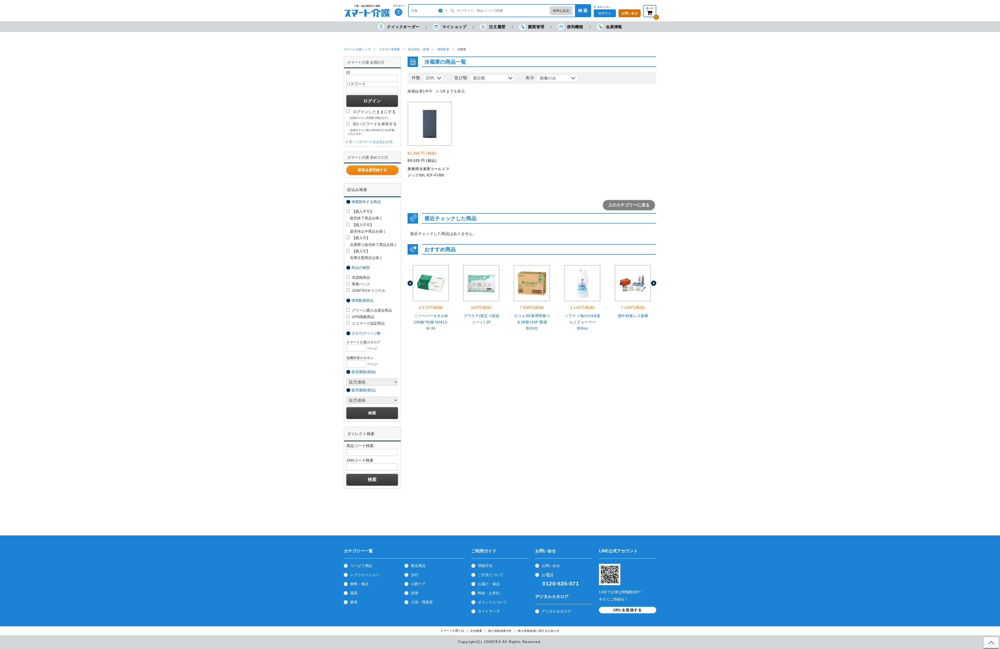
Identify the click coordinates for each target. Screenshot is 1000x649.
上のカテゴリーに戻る (629, 205)
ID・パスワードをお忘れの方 (371, 142)
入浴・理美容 (422, 602)
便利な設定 (561, 11)
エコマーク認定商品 (368, 323)
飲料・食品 (359, 584)
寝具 (354, 593)
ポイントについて (492, 602)
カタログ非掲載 (389, 49)
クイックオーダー (403, 26)
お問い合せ (629, 13)
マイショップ (454, 26)
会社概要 (476, 630)
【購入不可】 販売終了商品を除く (364, 214)
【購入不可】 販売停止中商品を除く (366, 228)
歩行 (414, 575)
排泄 (414, 593)
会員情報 (614, 26)
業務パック (361, 284)
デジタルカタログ (556, 611)
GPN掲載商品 (363, 317)
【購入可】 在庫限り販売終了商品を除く (371, 241)
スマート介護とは (452, 630)
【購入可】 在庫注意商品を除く (364, 254)
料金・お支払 (489, 593)
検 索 (583, 10)
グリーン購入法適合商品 (372, 310)
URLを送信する (627, 610)
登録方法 (485, 565)
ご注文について (490, 575)
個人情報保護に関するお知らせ (539, 630)
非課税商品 (361, 277)
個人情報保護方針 (500, 630)
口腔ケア (418, 584)
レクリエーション (364, 575)
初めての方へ (604, 7)
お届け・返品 (489, 584)
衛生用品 (418, 565)
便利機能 (575, 26)
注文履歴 (497, 26)
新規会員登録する (372, 170)
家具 (354, 602)
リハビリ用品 (361, 565)
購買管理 (536, 26)
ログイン (604, 13)
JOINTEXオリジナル (368, 290)
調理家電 (443, 49)
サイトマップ (489, 611)
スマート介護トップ (357, 49)
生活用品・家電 (418, 49)
